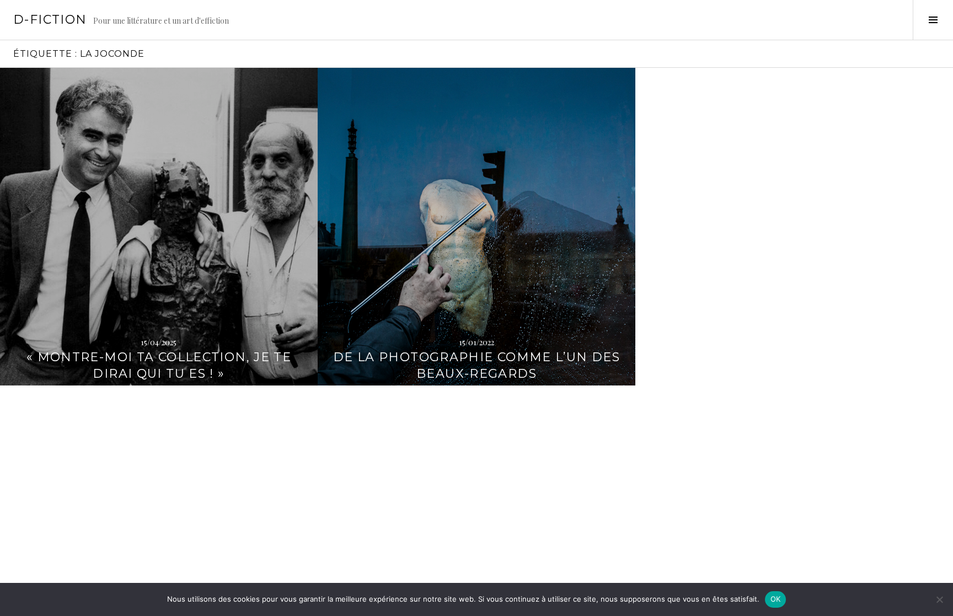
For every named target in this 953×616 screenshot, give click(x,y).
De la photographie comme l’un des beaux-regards (476, 365)
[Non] (939, 599)
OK (775, 598)
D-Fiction (50, 19)
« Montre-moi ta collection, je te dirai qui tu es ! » (158, 365)
